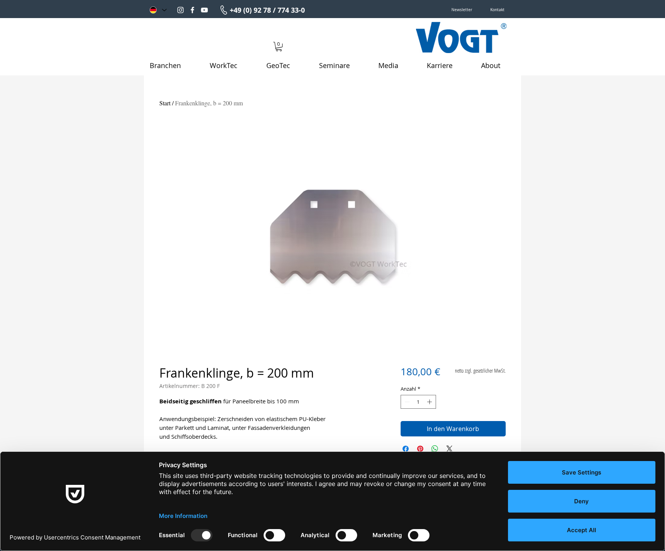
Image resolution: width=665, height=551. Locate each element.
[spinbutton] (418, 401)
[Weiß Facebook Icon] (192, 10)
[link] (278, 46)
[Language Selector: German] (158, 10)
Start (164, 103)
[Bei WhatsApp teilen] (434, 448)
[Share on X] (449, 448)
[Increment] (430, 401)
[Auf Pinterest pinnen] (420, 448)
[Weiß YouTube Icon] (204, 10)
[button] (462, 10)
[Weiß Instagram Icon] (180, 10)
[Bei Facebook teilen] (405, 448)
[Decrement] (406, 401)
